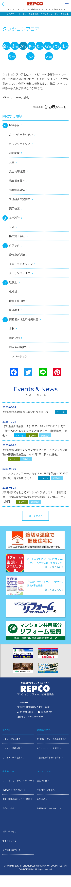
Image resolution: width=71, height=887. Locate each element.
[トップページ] (34, 3)
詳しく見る (34, 515)
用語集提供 (38, 106)
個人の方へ (11, 13)
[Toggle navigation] (67, 3)
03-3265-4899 (26, 711)
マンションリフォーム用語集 (56, 13)
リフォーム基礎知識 (29, 13)
